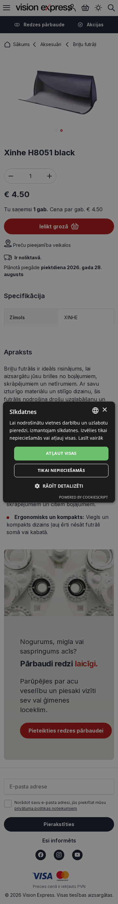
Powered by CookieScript (83, 497)
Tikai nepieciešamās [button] (61, 470)
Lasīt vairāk (90, 438)
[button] (59, 486)
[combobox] (95, 410)
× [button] (104, 409)
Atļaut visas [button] (61, 453)
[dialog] (59, 452)
